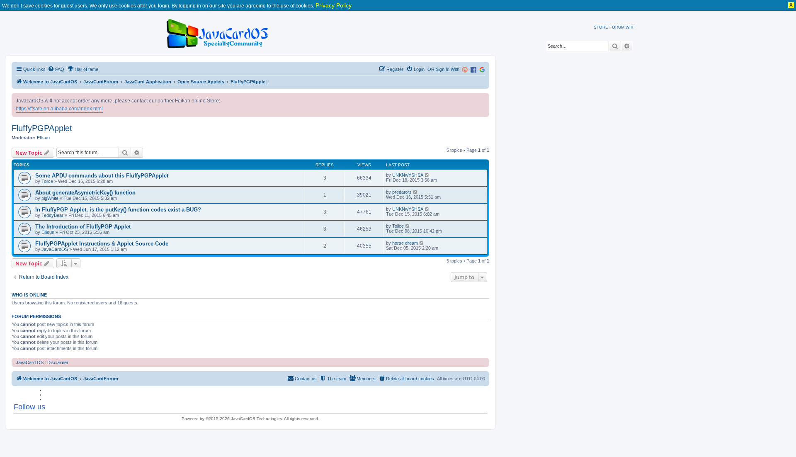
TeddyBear (52, 215)
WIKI (630, 27)
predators (402, 192)
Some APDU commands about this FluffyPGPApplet (101, 176)
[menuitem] (56, 69)
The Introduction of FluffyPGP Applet (83, 227)
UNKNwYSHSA (407, 175)
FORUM (616, 27)
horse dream (405, 243)
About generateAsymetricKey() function (85, 193)
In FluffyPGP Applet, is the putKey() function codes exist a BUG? (118, 210)
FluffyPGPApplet (42, 128)
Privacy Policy (333, 5)
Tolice (47, 181)
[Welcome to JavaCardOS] (217, 32)
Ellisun (43, 137)
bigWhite (49, 198)
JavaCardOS (54, 249)
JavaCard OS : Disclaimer (42, 362)
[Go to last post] (427, 175)
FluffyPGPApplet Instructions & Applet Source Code (101, 244)
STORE (601, 27)
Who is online (29, 294)
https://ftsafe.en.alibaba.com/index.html (59, 109)
